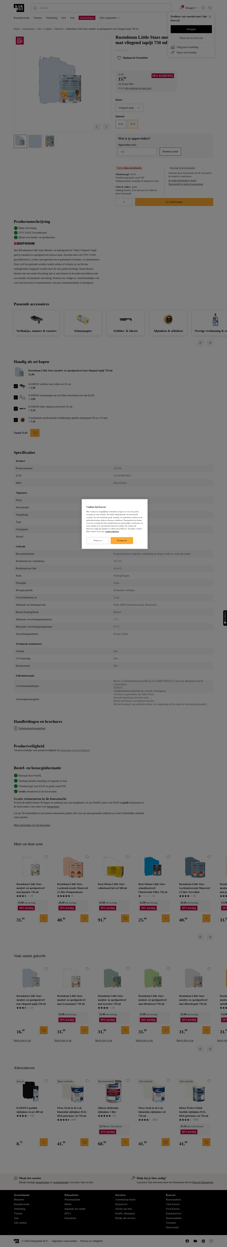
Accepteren (122, 540)
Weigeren (98, 540)
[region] (114, 524)
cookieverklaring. (112, 531)
